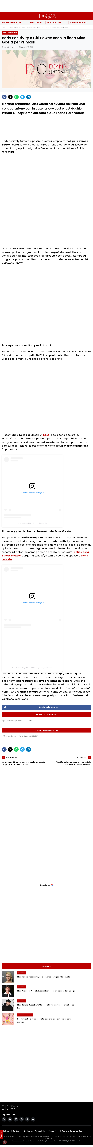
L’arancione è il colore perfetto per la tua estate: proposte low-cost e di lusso (23, 763)
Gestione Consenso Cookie (73, 1131)
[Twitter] (10, 97)
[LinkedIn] (28, 97)
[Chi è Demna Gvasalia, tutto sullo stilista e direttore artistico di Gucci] (8, 1005)
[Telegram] (22, 97)
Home (4, 28)
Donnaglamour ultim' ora (46, 730)
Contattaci (17, 1131)
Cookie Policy (53, 1131)
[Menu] (3, 16)
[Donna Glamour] (48, 16)
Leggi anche (46, 966)
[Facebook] (4, 97)
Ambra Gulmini (8, 47)
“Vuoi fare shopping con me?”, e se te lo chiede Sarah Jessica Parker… (73, 763)
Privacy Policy (40, 1131)
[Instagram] (16, 1119)
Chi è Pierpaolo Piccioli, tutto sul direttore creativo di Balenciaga (46, 991)
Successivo (82, 757)
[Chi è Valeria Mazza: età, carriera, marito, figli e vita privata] (8, 977)
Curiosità (21, 973)
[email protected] (43, 1137)
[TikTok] (27, 1119)
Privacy (1, 1135)
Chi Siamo (6, 1131)
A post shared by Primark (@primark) (32, 523)
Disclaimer (28, 1131)
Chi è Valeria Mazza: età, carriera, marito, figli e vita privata (43, 977)
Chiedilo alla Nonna (25, 1015)
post (46, 435)
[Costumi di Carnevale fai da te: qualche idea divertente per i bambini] (8, 1019)
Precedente (11, 757)
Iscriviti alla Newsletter (46, 714)
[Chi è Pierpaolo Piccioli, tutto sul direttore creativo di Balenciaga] (8, 991)
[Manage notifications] (5, 1142)
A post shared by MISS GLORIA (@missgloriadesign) (32, 668)
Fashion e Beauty (14, 28)
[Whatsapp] (16, 97)
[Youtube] (33, 1119)
